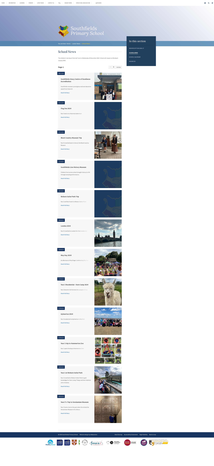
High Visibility (143, 434)
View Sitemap (118, 434)
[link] (110, 67)
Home (68, 44)
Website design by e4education (88, 434)
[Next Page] (113, 67)
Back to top (152, 434)
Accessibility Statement (131, 434)
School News (86, 44)
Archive (119, 67)
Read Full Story (65, 93)
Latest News (76, 44)
